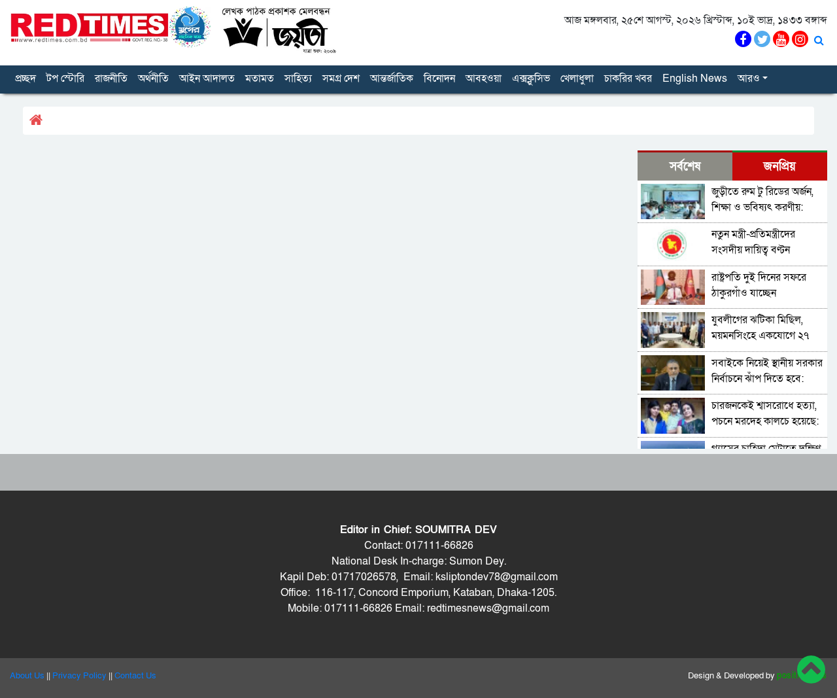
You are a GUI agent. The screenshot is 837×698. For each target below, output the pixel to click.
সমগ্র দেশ (341, 78)
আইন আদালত (207, 78)
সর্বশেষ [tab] (685, 166)
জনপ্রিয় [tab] (780, 166)
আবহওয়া (484, 78)
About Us (27, 676)
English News (694, 78)
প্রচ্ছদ (25, 78)
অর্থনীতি (153, 78)
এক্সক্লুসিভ (531, 78)
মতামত (259, 78)
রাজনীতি (111, 78)
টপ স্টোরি (65, 78)
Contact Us (135, 676)
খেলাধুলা (577, 78)
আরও (749, 78)
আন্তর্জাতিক (391, 78)
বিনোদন (439, 78)
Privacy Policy (79, 676)
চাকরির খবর (628, 78)
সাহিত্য (298, 78)
